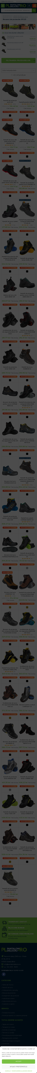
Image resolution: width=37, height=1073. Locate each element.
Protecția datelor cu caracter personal (22, 1070)
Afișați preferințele (18, 1067)
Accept (18, 1061)
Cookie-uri (8, 1070)
